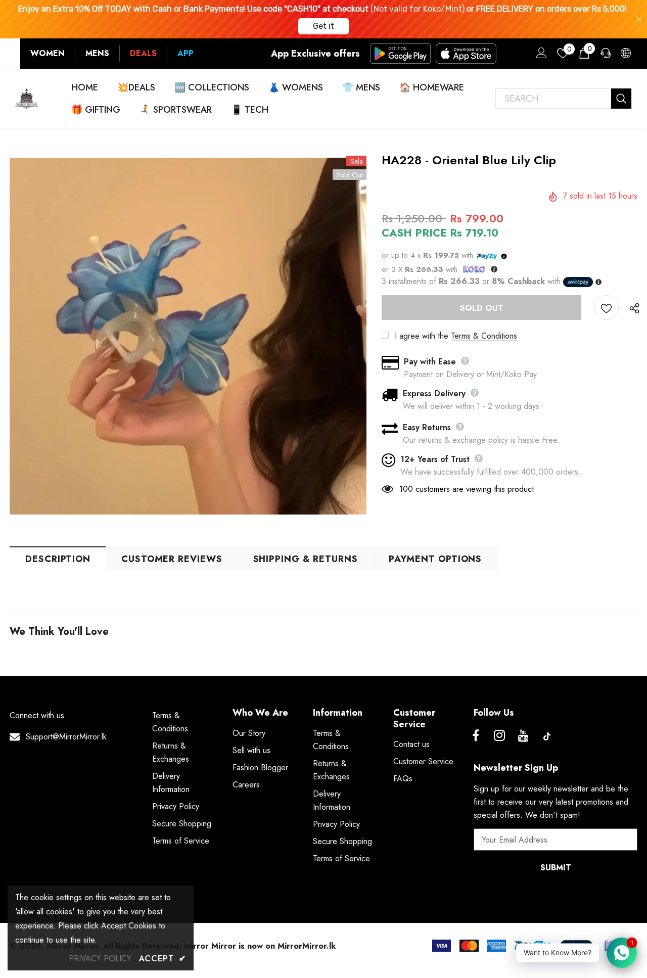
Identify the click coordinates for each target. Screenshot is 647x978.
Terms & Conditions (484, 336)
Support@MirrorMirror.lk (66, 736)
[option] (188, 336)
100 (406, 489)
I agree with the (421, 336)
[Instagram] (499, 736)
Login (540, 55)
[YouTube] (523, 736)
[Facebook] (476, 736)
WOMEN (47, 53)
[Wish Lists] (606, 307)
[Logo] (26, 98)
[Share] (632, 308)
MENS (97, 53)
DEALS (143, 53)
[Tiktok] (547, 736)
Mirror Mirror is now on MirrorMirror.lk (260, 946)
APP (185, 53)
